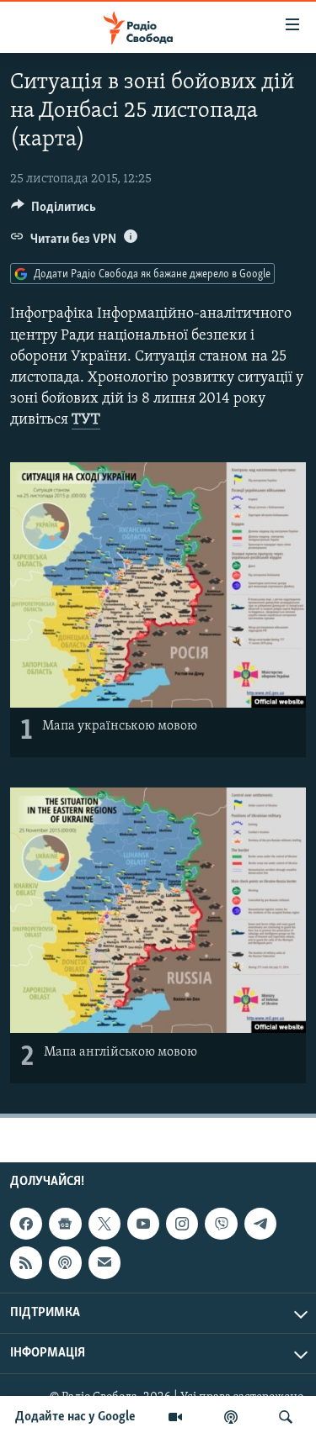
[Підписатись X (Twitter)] (104, 1224)
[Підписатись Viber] (221, 1224)
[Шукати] (285, 1417)
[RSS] (26, 1262)
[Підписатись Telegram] (260, 1224)
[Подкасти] (231, 1417)
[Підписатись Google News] (65, 1224)
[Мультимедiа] (175, 1417)
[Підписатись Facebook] (26, 1224)
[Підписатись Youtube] (143, 1224)
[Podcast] (65, 1262)
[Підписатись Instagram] (182, 1224)
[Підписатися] (104, 1262)
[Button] (53, 211)
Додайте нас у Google (75, 1417)
